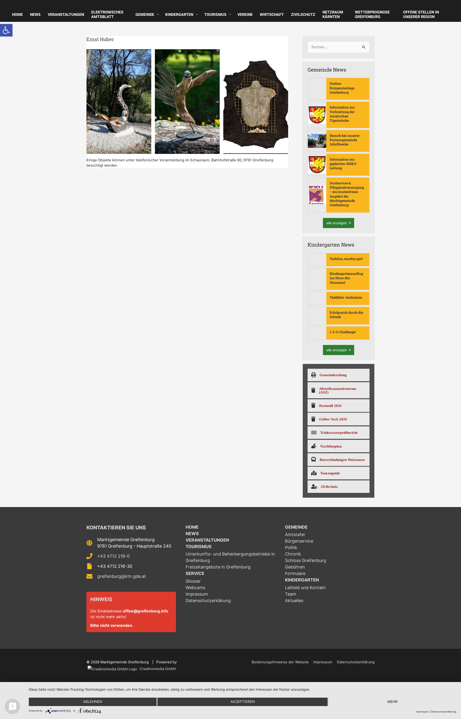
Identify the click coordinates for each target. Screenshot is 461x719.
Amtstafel (295, 534)
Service (195, 573)
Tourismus (199, 546)
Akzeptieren (242, 701)
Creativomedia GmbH (157, 668)
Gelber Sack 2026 (333, 419)
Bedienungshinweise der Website (280, 662)
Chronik (293, 553)
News (192, 533)
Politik (291, 547)
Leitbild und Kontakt (305, 587)
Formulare (295, 573)
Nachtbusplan (331, 446)
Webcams (195, 587)
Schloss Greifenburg (305, 560)
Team (290, 594)
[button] (6, 30)
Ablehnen (92, 701)
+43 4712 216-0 (113, 556)
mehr (392, 701)
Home (192, 527)
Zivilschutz (329, 486)
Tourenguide (330, 473)
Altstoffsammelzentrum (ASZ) (337, 390)
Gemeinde (296, 527)
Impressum (197, 594)
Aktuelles (294, 600)
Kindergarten (302, 579)
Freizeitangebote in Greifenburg (218, 566)
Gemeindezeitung (333, 375)
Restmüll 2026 (330, 405)
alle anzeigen (337, 223)
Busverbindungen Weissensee (342, 459)
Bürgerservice (299, 541)
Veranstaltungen (207, 540)
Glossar (193, 581)
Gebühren (295, 566)
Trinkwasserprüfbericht (339, 432)
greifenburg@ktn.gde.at (121, 576)
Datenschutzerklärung (208, 600)
